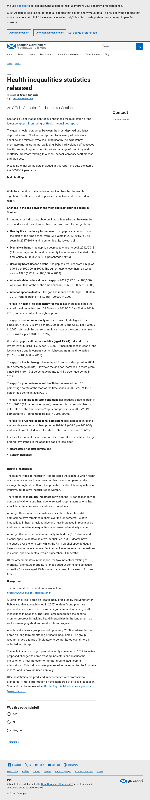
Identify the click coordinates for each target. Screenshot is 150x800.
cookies (22, 5)
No (15, 722)
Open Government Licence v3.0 (57, 784)
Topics (21, 54)
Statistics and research (69, 54)
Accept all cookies (19, 32)
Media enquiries (120, 119)
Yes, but (18, 730)
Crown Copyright (63, 771)
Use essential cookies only (50, 32)
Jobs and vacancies (84, 771)
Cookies (47, 771)
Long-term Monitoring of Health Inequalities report (46, 123)
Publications (46, 54)
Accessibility (12, 771)
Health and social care (23, 98)
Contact (36, 771)
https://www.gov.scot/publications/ (29, 592)
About (10, 54)
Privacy (100, 771)
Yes (15, 714)
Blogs (108, 54)
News (32, 54)
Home (9, 63)
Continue (14, 742)
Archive (25, 771)
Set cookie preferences (82, 32)
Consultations (93, 54)
